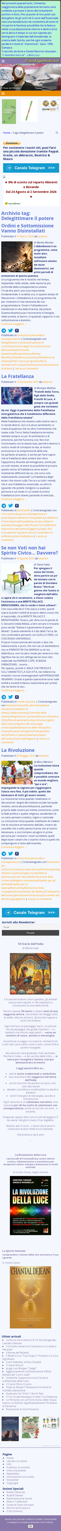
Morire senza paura (18, 1508)
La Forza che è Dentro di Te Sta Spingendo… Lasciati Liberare (30, 1341)
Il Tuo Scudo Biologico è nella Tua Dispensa (31, 1396)
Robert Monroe (16, 1492)
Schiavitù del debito (31, 891)
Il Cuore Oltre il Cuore (18, 1384)
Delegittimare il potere (14, 342)
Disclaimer (13, 1480)
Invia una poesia (16, 1470)
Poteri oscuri (18, 361)
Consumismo (14, 869)
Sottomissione (32, 364)
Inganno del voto (25, 723)
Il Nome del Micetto (17, 1352)
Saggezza (33, 528)
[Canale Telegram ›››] (31, 171)
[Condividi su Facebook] (16, 331)
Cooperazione (31, 869)
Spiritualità (23, 510)
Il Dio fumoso (14, 1511)
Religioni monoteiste (25, 880)
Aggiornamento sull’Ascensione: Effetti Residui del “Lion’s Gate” (26, 1373)
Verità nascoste (26, 701)
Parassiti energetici (21, 731)
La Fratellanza (17, 376)
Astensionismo (14, 705)
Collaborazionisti (18, 712)
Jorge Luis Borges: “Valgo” (21, 1368)
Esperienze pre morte (19, 1498)
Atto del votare (32, 705)
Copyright (12, 1483)
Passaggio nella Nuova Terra (28, 525)
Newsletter (13, 1473)
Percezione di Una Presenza (22, 1409)
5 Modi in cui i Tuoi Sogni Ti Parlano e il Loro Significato (30, 1357)
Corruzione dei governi (14, 514)
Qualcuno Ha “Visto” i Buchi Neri (25, 1393)
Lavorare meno (19, 876)
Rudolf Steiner (15, 1495)
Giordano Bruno (35, 720)
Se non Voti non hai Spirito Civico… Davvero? (29, 550)
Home (6, 132)
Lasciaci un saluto (17, 1461)
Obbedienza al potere (24, 357)
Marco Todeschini (17, 1501)
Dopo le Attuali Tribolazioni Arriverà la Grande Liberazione (26, 1388)
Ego (12, 517)
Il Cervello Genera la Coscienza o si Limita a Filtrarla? (29, 1348)
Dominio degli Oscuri (25, 346)
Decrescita (46, 869)
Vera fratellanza (24, 536)
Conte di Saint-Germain (20, 1504)
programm (33, 361)
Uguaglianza (17, 899)
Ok (30, 1526)
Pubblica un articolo (18, 1467)
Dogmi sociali (29, 873)
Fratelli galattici (23, 521)
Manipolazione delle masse (29, 727)
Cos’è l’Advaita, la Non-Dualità (23, 1362)
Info (9, 1464)
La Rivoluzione (18, 750)
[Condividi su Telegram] (3, 331)
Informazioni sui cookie (20, 1476)
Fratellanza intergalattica (29, 517)
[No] (57, 1523)
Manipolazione (22, 353)
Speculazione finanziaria (27, 895)
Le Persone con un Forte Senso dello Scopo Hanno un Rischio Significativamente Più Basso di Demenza (29, 1403)
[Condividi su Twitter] (9, 331)
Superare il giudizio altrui (20, 532)
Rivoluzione (16, 888)
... (30, 1042)
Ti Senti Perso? (14, 1365)
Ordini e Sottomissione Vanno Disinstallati (27, 228)
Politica (37, 731)
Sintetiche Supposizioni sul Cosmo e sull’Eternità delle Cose (25, 1379)
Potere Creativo (17, 735)
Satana (31, 735)
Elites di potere (16, 720)
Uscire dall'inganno (24, 738)
